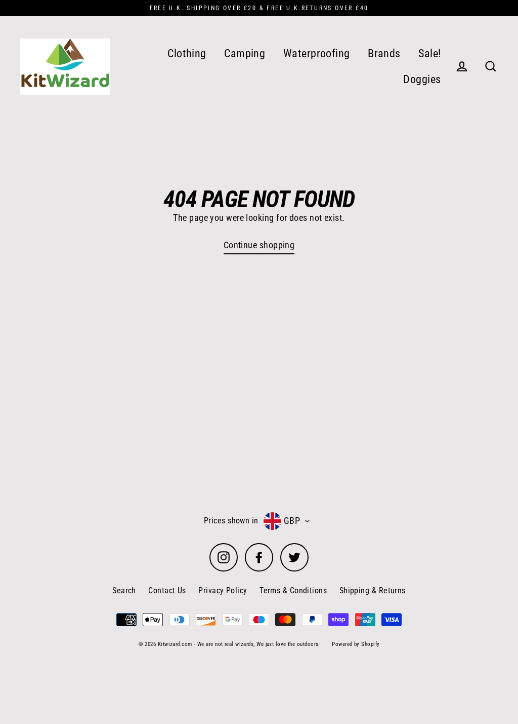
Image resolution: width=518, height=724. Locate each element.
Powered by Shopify (355, 644)
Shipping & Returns (372, 590)
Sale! (429, 53)
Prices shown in (231, 520)
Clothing (186, 53)
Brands (384, 53)
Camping (244, 53)
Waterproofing (316, 53)
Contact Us (167, 590)
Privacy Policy (222, 590)
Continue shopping (259, 245)
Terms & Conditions (293, 590)
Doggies (422, 79)
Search (124, 590)
